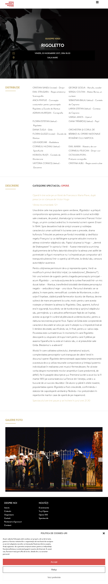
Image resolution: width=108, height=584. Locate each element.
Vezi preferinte (54, 577)
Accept (54, 562)
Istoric (7, 507)
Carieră (7, 518)
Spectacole (43, 518)
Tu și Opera (43, 511)
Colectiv (7, 511)
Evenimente (44, 507)
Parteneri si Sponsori (13, 521)
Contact (7, 525)
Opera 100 (43, 514)
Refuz (54, 569)
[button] (103, 533)
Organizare (9, 514)
